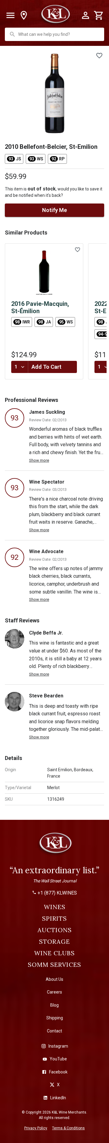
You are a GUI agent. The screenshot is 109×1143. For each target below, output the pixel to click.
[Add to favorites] (99, 55)
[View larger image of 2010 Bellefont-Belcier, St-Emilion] (54, 93)
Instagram (58, 1046)
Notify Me (54, 210)
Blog (54, 1005)
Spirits (54, 918)
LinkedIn (58, 1097)
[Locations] (23, 15)
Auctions (55, 930)
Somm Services (54, 964)
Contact (54, 1030)
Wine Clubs (54, 953)
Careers (54, 992)
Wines (54, 907)
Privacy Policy (35, 1128)
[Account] (85, 15)
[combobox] (55, 34)
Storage (54, 941)
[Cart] (98, 15)
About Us (54, 979)
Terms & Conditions (68, 1128)
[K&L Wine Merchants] (54, 845)
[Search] (12, 34)
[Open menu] (10, 15)
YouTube (58, 1058)
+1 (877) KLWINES (57, 893)
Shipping (54, 1017)
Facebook (58, 1071)
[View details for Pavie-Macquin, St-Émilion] (44, 272)
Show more (39, 460)
